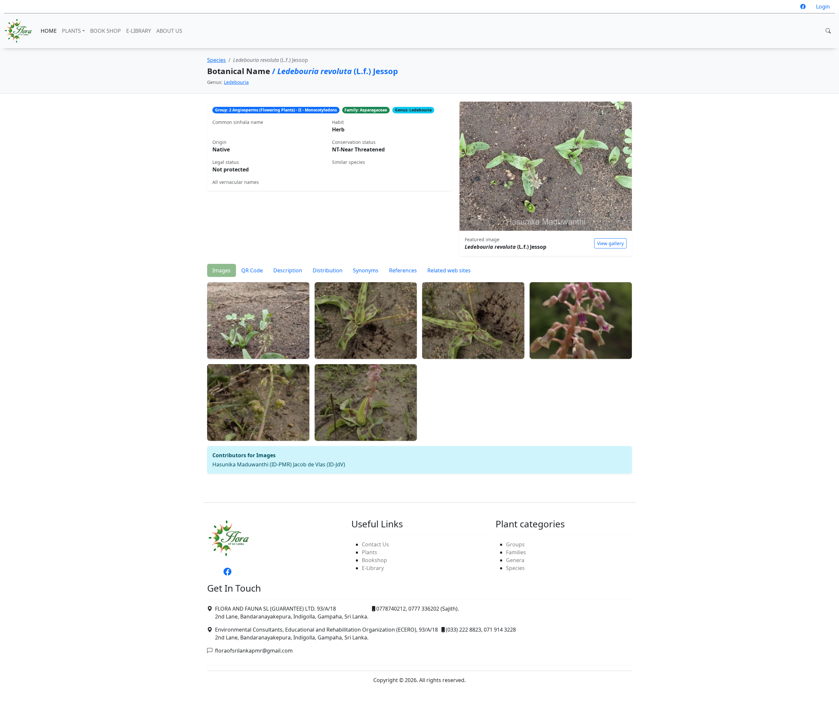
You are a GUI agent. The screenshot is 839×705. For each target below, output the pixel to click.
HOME (49, 30)
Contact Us (375, 544)
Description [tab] (287, 270)
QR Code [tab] (252, 270)
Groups (515, 544)
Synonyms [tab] (366, 270)
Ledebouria (236, 82)
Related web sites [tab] (449, 270)
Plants (369, 552)
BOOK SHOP (105, 30)
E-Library (373, 568)
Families (516, 552)
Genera (515, 560)
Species (216, 60)
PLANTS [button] (71, 30)
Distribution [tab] (327, 270)
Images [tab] (221, 270)
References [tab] (403, 270)
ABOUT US (169, 30)
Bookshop (374, 560)
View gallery (610, 243)
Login (823, 6)
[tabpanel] (419, 375)
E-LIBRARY (138, 30)
